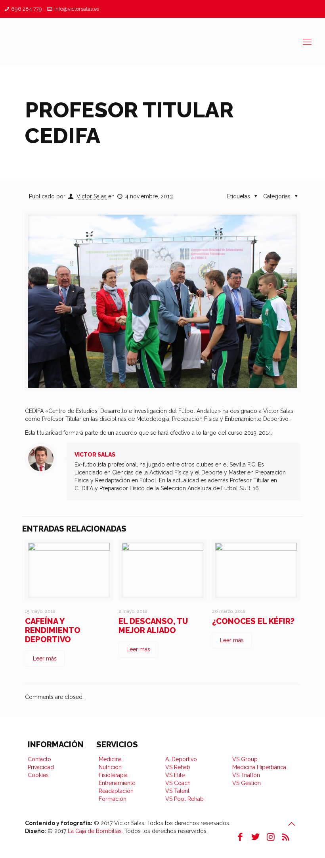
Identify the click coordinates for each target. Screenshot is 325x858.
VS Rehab (177, 767)
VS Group (245, 759)
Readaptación (116, 791)
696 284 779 (26, 9)
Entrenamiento (117, 783)
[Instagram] (270, 836)
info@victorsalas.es (76, 9)
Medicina (110, 759)
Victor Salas (91, 196)
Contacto (39, 759)
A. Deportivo (181, 759)
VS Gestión (246, 783)
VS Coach (178, 783)
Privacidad (41, 767)
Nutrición (110, 767)
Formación (112, 799)
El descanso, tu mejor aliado (153, 625)
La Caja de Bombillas (95, 831)
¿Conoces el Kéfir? (253, 621)
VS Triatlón (246, 775)
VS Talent (177, 791)
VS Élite (175, 775)
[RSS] (285, 836)
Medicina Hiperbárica (259, 767)
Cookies (38, 775)
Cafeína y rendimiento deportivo (52, 630)
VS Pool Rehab (184, 799)
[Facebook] (240, 836)
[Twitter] (255, 836)
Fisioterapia (113, 775)
